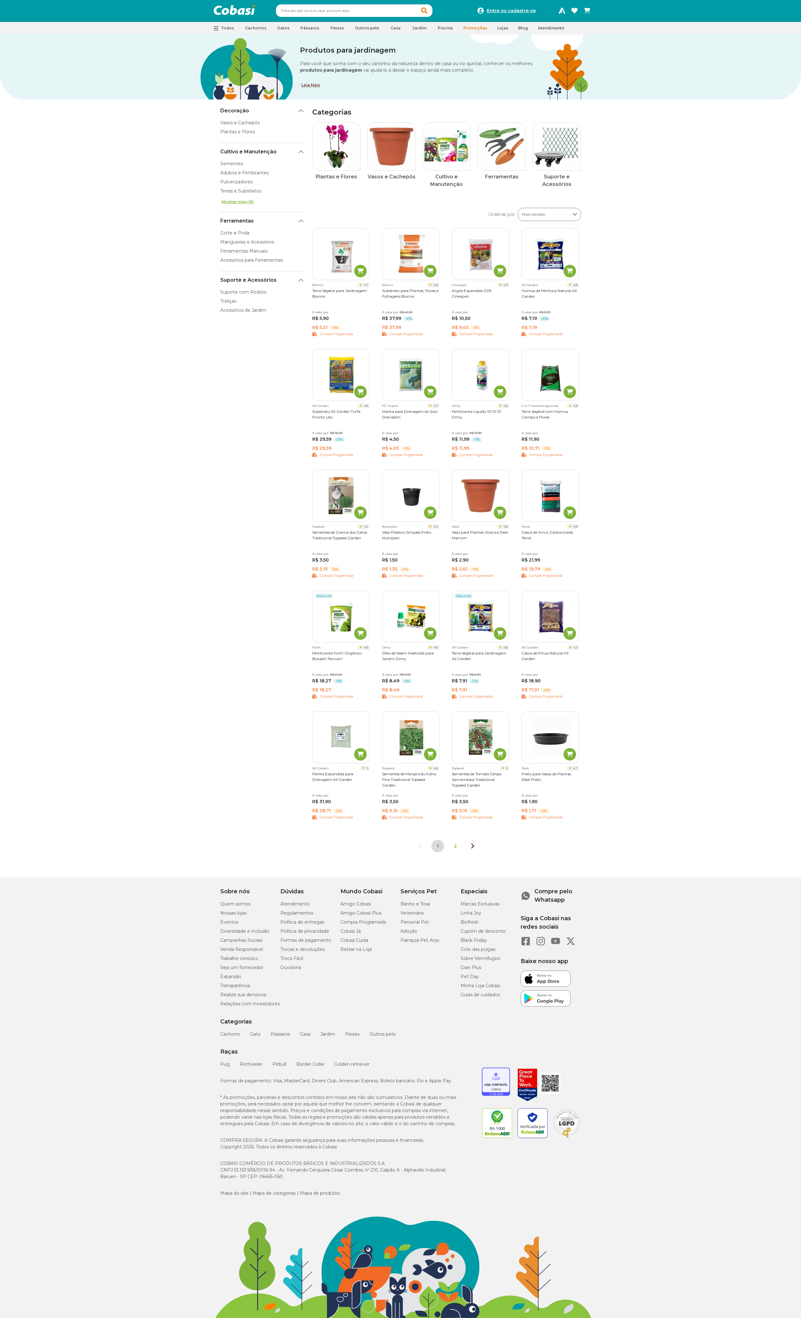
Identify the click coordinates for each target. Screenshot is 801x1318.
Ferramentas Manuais (244, 251)
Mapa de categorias (274, 1193)
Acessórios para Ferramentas (251, 260)
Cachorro (230, 1034)
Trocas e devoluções (302, 949)
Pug (225, 1064)
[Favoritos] (574, 10)
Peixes (352, 1034)
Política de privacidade (304, 931)
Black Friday (474, 940)
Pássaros (280, 1034)
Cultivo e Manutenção (248, 152)
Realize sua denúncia (243, 994)
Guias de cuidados (480, 994)
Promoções (475, 28)
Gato (255, 1034)
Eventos (229, 922)
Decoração (234, 111)
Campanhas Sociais (241, 940)
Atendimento (551, 28)
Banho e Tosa (415, 904)
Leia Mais (310, 85)
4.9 (505, 285)
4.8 (436, 285)
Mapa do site (234, 1193)
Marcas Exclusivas (480, 904)
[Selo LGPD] (567, 1138)
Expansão (230, 976)
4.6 (436, 647)
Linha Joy (471, 913)
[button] (424, 10)
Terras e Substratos (240, 191)
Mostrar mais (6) (238, 201)
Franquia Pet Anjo (419, 940)
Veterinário (412, 913)
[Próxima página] (473, 846)
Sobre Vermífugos (480, 958)
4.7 (366, 285)
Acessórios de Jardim (243, 310)
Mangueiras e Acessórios (247, 242)
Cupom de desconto (483, 931)
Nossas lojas (233, 913)
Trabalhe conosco (239, 958)
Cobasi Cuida (354, 940)
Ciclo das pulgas (478, 949)
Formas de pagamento (305, 940)
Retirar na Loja (356, 949)
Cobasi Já (350, 931)
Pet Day (470, 976)
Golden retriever (352, 1064)
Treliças (228, 301)
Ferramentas (237, 221)
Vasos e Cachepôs (240, 123)
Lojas (502, 28)
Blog (523, 28)
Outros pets (382, 1034)
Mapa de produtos (320, 1193)
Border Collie (310, 1064)
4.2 (366, 527)
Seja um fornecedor (241, 967)
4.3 (576, 647)
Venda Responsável (241, 949)
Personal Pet (414, 922)
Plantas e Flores (237, 132)
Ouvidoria (290, 967)
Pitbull (279, 1064)
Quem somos (235, 904)
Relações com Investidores (250, 1004)
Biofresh (470, 922)
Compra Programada (363, 922)
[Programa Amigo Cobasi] (562, 10)
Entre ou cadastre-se (511, 10)
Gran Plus (471, 967)
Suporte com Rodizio (243, 292)
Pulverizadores (236, 182)
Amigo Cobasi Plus (360, 913)
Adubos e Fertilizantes (244, 173)
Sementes (231, 164)
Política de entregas (302, 922)
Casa (305, 1034)
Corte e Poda (234, 233)
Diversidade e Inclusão (244, 931)
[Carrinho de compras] (587, 10)
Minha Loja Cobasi (480, 985)
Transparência (235, 985)
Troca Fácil (291, 958)
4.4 (436, 527)
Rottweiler (251, 1064)
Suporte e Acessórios (248, 280)
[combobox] (354, 10)
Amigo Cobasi (355, 904)
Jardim (327, 1034)
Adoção (408, 931)
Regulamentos (296, 913)
